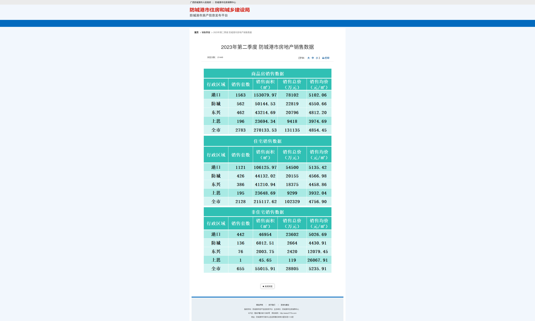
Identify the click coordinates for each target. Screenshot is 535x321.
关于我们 (271, 305)
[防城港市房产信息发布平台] (219, 11)
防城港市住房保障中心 (225, 2)
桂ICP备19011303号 (262, 313)
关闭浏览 (268, 286)
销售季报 (206, 32)
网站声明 (259, 305)
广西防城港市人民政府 (200, 2)
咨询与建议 (285, 305)
